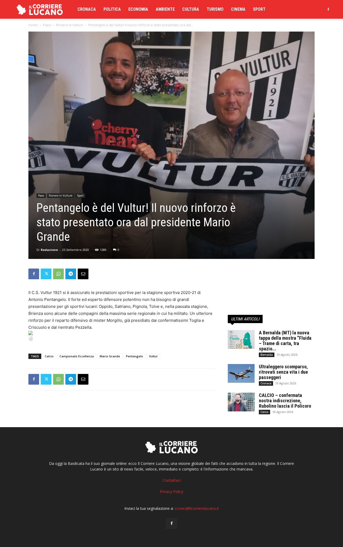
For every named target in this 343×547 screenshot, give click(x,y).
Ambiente (165, 9)
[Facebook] (328, 9)
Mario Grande (110, 356)
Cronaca (86, 9)
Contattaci (172, 480)
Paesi (47, 25)
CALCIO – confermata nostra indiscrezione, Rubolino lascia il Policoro (285, 400)
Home (33, 25)
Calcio (49, 356)
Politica (112, 9)
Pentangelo (134, 356)
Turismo (215, 9)
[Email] (83, 274)
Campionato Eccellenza (76, 356)
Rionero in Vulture (69, 25)
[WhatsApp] (58, 274)
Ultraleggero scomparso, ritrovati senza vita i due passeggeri (283, 372)
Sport (259, 9)
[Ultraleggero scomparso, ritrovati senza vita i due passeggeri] (241, 373)
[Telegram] (70, 274)
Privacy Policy (171, 491)
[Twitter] (46, 274)
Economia (138, 9)
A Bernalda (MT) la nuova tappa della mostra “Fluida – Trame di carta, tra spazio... (285, 340)
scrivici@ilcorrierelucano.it (197, 508)
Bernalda (266, 355)
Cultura (190, 9)
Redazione (49, 250)
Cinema (238, 9)
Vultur (153, 356)
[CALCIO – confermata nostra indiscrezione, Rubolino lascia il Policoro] (241, 402)
